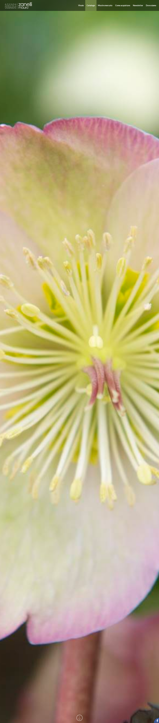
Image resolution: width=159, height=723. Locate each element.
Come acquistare (122, 5)
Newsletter (138, 5)
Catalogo (91, 5)
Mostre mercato (105, 5)
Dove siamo (151, 5)
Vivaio (81, 5)
